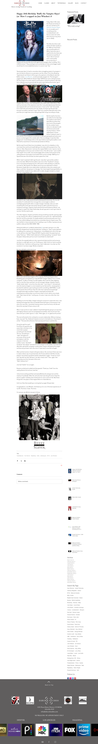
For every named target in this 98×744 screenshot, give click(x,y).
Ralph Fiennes (70, 665)
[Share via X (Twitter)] (21, 461)
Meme (74, 655)
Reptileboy (33, 455)
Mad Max (69, 655)
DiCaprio (82, 609)
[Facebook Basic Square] (68, 678)
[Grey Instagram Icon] (55, 742)
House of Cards (71, 641)
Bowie (80, 597)
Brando (69, 600)
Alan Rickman (70, 588)
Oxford (78, 660)
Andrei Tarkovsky (79, 588)
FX (75, 619)
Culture (69, 609)
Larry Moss (78, 650)
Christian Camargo (79, 607)
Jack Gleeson (70, 643)
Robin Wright (77, 667)
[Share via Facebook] (17, 461)
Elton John (76, 617)
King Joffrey (78, 648)
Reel (83, 665)
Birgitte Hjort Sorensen (73, 597)
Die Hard (69, 612)
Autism (79, 590)
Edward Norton (71, 614)
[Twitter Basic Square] (73, 678)
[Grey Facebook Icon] (49, 742)
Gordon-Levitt (70, 634)
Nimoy (78, 658)
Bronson (75, 602)
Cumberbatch (75, 609)
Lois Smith (80, 653)
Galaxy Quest (70, 626)
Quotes (81, 663)
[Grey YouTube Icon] (42, 742)
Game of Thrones (79, 626)
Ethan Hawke (70, 619)
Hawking (69, 638)
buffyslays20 (43, 455)
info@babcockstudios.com (49, 711)
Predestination (70, 663)
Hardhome (73, 636)
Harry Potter (80, 636)
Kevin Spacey (70, 648)
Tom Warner (27, 455)
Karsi (76, 646)
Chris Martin (70, 607)
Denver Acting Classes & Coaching (22, 6)
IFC (77, 641)
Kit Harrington (70, 650)
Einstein (78, 614)
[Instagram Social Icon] (70, 678)
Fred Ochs (77, 624)
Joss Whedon (54, 455)
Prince (77, 663)
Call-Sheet (70, 605)
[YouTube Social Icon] (75, 678)
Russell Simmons (71, 670)
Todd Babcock (20, 455)
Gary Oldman (79, 629)
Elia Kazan (70, 617)
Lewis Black (70, 653)
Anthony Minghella (72, 590)
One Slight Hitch (71, 660)
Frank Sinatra (70, 624)
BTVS (48, 455)
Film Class (78, 622)
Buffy (38, 455)
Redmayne (78, 665)
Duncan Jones (76, 612)
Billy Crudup (70, 595)
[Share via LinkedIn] (25, 461)
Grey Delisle (78, 634)
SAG (78, 670)
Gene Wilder (70, 631)
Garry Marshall (71, 629)
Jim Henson (78, 643)
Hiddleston (75, 638)
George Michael (78, 631)
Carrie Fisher (77, 605)
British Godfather (76, 600)
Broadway (69, 602)
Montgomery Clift (71, 658)
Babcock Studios (75, 593)
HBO (68, 636)
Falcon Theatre (71, 622)
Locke (75, 653)
